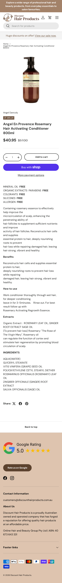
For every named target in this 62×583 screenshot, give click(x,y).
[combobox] (31, 25)
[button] (49, 17)
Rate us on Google (17, 467)
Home (5, 44)
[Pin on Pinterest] (27, 403)
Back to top (31, 426)
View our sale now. (45, 35)
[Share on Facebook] (20, 403)
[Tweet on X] (14, 403)
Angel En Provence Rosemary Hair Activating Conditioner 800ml (29, 47)
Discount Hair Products (20, 575)
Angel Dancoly (10, 112)
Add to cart (41, 156)
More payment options (31, 175)
